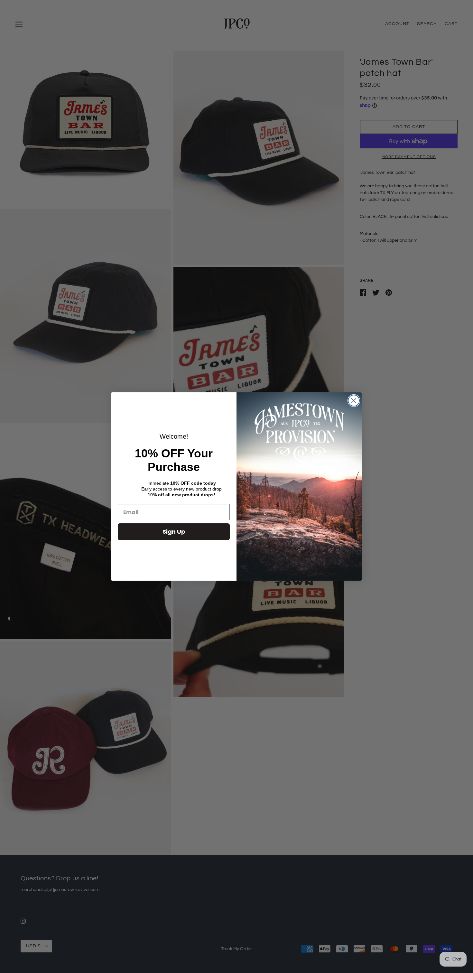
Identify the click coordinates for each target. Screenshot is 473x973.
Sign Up (173, 532)
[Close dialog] (353, 400)
